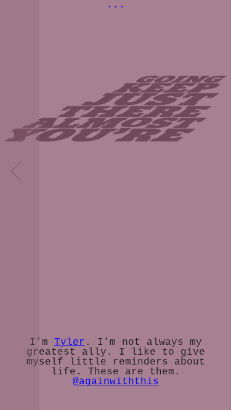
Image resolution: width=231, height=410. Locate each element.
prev (19, 205)
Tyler (69, 342)
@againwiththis (116, 381)
